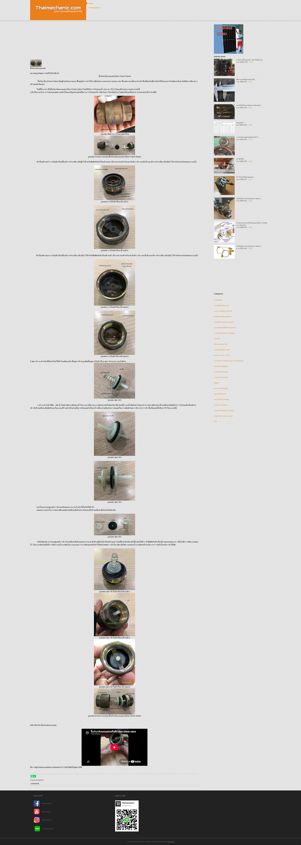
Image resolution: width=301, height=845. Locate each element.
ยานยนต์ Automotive (221, 377)
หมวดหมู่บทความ (95, 7)
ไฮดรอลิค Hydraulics (221, 366)
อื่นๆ (215, 421)
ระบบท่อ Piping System (222, 350)
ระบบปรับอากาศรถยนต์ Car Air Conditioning (228, 361)
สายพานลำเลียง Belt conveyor (224, 410)
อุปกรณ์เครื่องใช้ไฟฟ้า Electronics (225, 328)
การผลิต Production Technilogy (224, 333)
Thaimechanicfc (46, 803)
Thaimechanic (46, 812)
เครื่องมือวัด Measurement (222, 316)
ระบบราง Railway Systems (223, 311)
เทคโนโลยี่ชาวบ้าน (220, 394)
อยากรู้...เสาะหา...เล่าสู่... (222, 355)
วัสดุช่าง (216, 383)
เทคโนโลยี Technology (221, 399)
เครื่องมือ (217, 339)
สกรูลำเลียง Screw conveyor (223, 416)
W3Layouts (170, 841)
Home (91, 3)
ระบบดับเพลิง (218, 300)
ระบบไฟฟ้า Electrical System (224, 322)
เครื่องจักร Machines (221, 405)
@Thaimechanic (47, 829)
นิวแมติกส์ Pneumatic (221, 372)
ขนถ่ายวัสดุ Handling (221, 388)
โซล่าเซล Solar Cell (220, 344)
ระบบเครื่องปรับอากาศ (221, 305)
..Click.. (251, 62)
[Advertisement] (114, 40)
